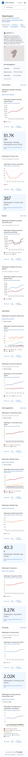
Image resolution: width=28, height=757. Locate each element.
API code (13, 127)
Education (5, 26)
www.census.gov (7, 78)
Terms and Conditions (10, 754)
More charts (23, 85)
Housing (23, 26)
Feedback (20, 2)
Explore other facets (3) (8, 462)
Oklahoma (8, 20)
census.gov (9, 103)
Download (7, 126)
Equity (22, 25)
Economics (15, 25)
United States (15, 20)
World (8, 21)
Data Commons (9, 2)
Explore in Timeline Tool (19, 127)
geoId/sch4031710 (15, 18)
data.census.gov (16, 329)
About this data (16, 103)
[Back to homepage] (3, 3)
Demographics (14, 26)
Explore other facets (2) (8, 94)
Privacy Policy (20, 754)
